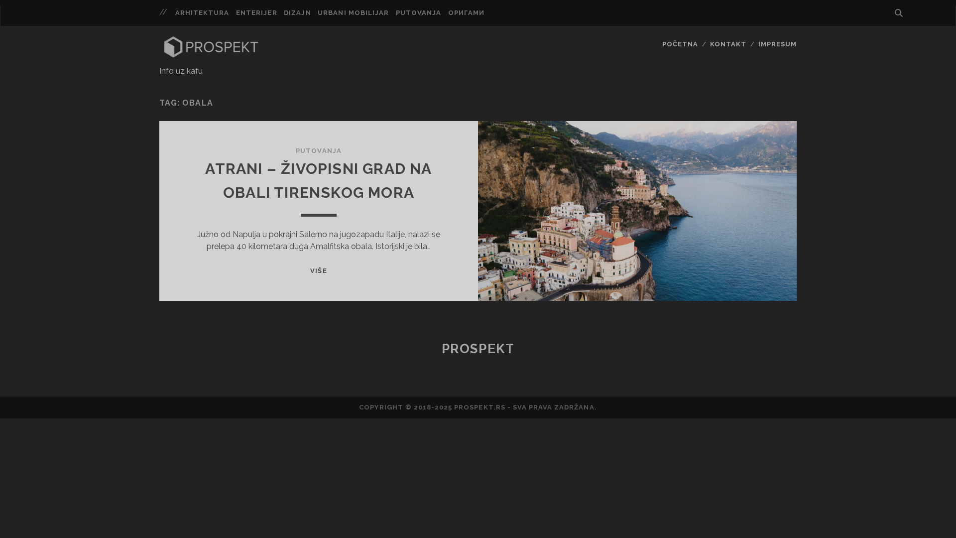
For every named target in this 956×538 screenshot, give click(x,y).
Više (318, 270)
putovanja (418, 12)
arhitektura (202, 12)
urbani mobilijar (353, 12)
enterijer (256, 12)
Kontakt (728, 44)
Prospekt (478, 348)
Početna (680, 44)
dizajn (297, 12)
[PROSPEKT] (211, 55)
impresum (777, 44)
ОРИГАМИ (466, 12)
